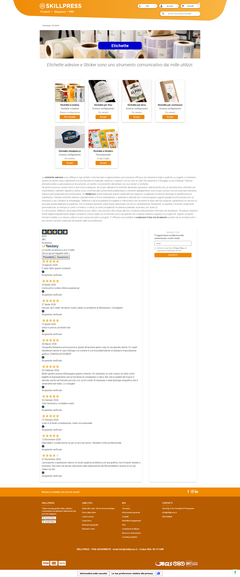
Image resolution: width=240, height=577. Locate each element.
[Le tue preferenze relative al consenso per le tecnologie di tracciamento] (235, 572)
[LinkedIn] (196, 491)
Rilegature (60, 12)
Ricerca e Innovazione (131, 533)
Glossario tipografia (90, 525)
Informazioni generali (131, 512)
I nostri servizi (88, 517)
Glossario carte (88, 529)
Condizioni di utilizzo (130, 529)
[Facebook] (188, 491)
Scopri (103, 117)
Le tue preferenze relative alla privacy (132, 573)
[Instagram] (192, 491)
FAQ (123, 525)
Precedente (48, 257)
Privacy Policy (179, 248)
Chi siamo (126, 508)
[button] (147, 6)
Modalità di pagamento (131, 521)
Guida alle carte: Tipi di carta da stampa (98, 508)
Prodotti (46, 12)
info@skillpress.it (128, 549)
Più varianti (69, 117)
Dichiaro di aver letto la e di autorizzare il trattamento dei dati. (172, 249)
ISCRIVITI (173, 255)
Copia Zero (86, 521)
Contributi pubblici (129, 537)
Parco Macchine (89, 512)
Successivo (62, 257)
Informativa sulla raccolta (93, 573)
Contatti (125, 517)
